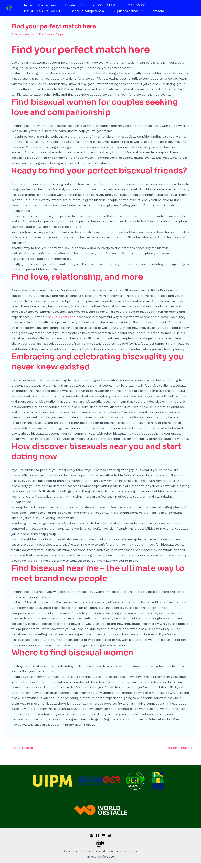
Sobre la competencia (87, 11)
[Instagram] (91, 835)
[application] (106, 11)
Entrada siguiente (181, 748)
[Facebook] (97, 835)
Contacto (157, 11)
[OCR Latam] (9, 8)
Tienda (70, 5)
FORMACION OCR (134, 5)
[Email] (109, 835)
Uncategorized (25, 34)
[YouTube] (103, 835)
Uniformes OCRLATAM (98, 5)
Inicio (28, 5)
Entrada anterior (18, 748)
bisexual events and (61, 317)
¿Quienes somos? (127, 11)
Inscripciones (48, 5)
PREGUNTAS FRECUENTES (44, 11)
